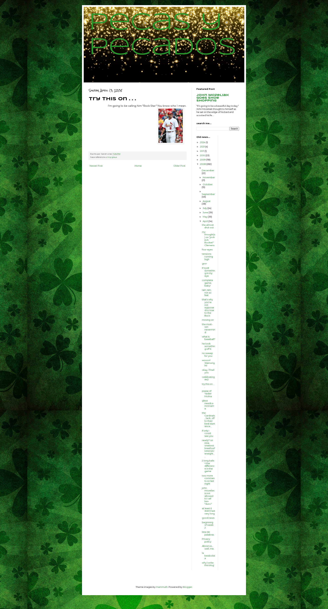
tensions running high (207, 256)
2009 (203, 159)
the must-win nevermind (208, 328)
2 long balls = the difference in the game (208, 466)
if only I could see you (207, 433)
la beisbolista (208, 556)
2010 (203, 155)
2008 (203, 164)
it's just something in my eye (208, 271)
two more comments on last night (208, 479)
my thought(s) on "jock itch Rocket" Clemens (208, 239)
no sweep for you (207, 354)
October (208, 184)
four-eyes (207, 249)
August (206, 201)
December (208, 170)
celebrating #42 (208, 378)
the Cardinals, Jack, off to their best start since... (208, 419)
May (205, 216)
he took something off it (208, 346)
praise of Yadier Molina (207, 394)
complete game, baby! (207, 283)
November (209, 177)
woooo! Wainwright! (208, 363)
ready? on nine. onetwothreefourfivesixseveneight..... (208, 448)
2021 (202, 146)
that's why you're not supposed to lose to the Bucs (208, 307)
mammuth (162, 587)
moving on (208, 319)
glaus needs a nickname (208, 404)
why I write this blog (208, 564)
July (205, 208)
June (206, 212)
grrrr (204, 263)
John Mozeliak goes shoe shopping (212, 98)
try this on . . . (208, 385)
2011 (202, 151)
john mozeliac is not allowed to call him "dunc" (208, 496)
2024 (203, 142)
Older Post (179, 165)
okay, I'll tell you (208, 371)
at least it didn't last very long (208, 511)
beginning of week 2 (208, 525)
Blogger (187, 587)
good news (208, 517)
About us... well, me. (208, 547)
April (205, 221)
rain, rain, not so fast (206, 293)
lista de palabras (208, 533)
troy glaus (112, 157)
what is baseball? (208, 338)
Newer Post (96, 165)
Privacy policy (206, 540)
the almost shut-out (208, 226)
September (208, 194)
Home (138, 165)
